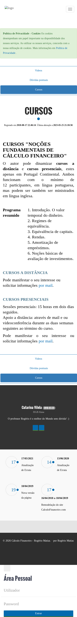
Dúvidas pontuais (39, 80)
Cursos (38, 89)
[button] (35, 428)
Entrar (38, 613)
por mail (46, 285)
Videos (38, 70)
